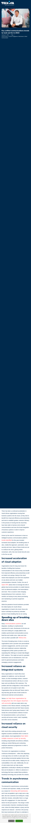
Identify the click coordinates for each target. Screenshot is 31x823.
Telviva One (22, 638)
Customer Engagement (13, 36)
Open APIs (5, 584)
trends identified (7, 540)
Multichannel (21, 36)
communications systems (13, 623)
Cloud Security (5, 36)
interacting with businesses (19, 791)
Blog (12, 35)
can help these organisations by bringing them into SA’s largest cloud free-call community (15, 701)
